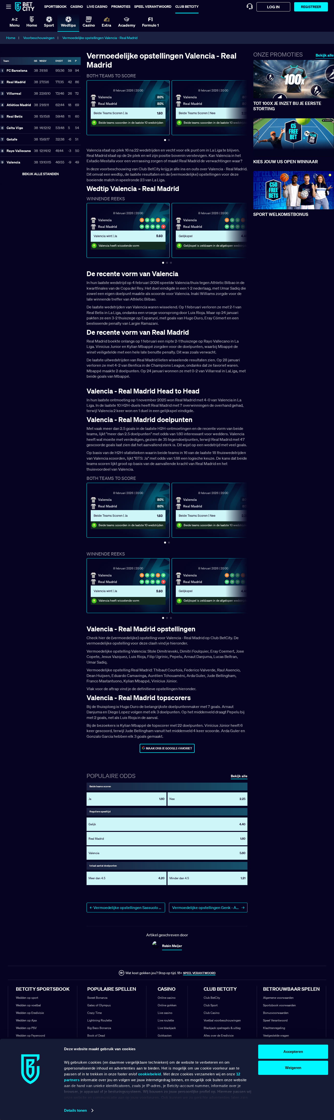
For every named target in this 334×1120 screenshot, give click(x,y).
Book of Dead (96, 1035)
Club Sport (211, 1005)
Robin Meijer (172, 945)
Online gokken (167, 1005)
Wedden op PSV (26, 1028)
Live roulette (166, 1020)
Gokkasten (165, 1035)
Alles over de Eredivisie (219, 1035)
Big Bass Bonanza (99, 1028)
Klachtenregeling (274, 1028)
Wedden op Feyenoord (30, 1035)
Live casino (97, 6)
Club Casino (212, 1013)
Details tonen (75, 1110)
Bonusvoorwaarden (276, 1013)
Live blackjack (167, 1028)
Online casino (167, 998)
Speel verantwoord (152, 6)
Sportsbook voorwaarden (279, 1005)
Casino (76, 6)
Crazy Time (94, 1013)
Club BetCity (187, 6)
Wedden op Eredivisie (30, 1013)
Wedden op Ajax (26, 1020)
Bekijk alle (325, 55)
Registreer (311, 6)
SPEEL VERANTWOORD (199, 973)
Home (10, 38)
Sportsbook (55, 6)
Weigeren (293, 1068)
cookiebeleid (149, 1074)
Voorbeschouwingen (39, 38)
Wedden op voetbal (28, 1005)
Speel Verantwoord (275, 1020)
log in (273, 6)
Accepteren (293, 1051)
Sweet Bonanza (97, 998)
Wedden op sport (27, 998)
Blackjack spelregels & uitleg (222, 1028)
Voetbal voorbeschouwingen (222, 1020)
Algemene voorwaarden (278, 998)
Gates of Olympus (99, 1005)
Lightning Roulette (99, 1020)
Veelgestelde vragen (276, 1035)
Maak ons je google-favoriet (169, 748)
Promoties (120, 6)
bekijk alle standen (40, 174)
